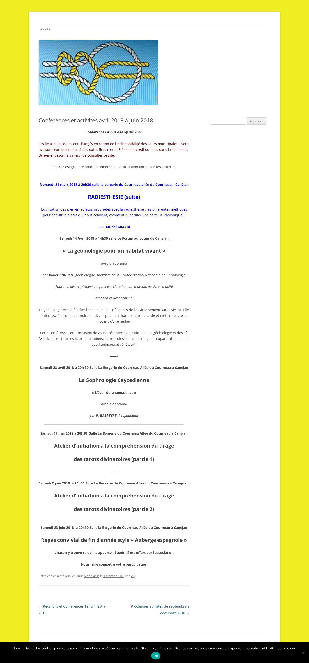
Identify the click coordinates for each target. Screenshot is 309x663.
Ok (156, 656)
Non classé (91, 576)
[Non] (303, 652)
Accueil (44, 29)
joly (132, 576)
